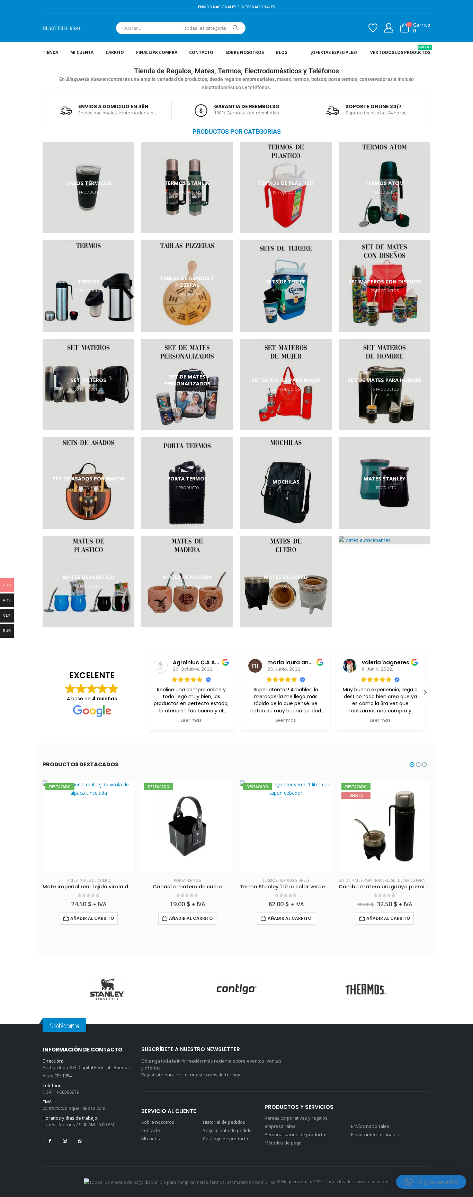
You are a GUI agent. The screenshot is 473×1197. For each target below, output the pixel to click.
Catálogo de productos (227, 1138)
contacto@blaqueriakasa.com (74, 1108)
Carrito (115, 52)
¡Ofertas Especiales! (334, 52)
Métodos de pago (283, 1143)
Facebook (49, 1140)
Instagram (65, 1140)
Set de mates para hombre (265, 880)
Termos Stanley (196, 880)
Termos (171, 880)
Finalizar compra (156, 52)
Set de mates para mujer (315, 880)
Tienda (50, 52)
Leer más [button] (191, 720)
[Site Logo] (62, 28)
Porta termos (88, 880)
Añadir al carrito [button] (92, 918)
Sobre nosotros (244, 52)
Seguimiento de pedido (227, 1130)
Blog (282, 52)
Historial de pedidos (224, 1122)
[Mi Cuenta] (388, 27)
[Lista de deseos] (372, 28)
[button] (425, 692)
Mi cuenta (81, 52)
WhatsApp (80, 1140)
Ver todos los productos (400, 50)
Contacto (201, 52)
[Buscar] (235, 28)
